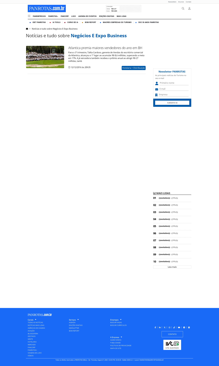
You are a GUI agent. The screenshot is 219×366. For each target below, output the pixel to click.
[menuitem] (171, 2)
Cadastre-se (172, 102)
